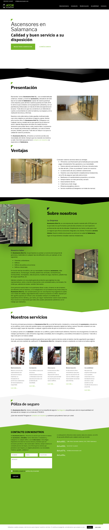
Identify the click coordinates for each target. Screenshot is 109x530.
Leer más (98, 527)
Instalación (74, 6)
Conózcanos (45, 46)
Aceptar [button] (90, 527)
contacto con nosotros (40, 140)
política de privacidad (32, 471)
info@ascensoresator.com (74, 450)
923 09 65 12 (6, 1)
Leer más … (14, 388)
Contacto (103, 6)
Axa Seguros (61, 410)
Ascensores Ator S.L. (19, 435)
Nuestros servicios (23, 46)
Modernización (84, 6)
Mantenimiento (64, 6)
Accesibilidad (95, 6)
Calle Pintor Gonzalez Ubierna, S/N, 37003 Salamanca (81, 441)
